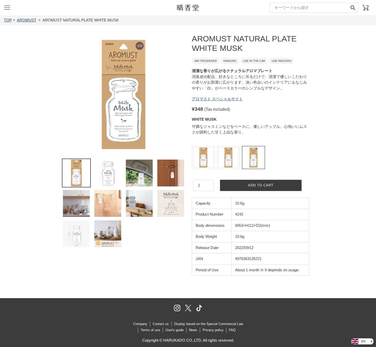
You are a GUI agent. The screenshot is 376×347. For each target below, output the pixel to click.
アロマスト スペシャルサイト (217, 99)
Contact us (161, 324)
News (193, 330)
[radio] (203, 157)
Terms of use (150, 330)
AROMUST (26, 20)
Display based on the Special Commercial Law (208, 324)
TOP (8, 20)
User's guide (174, 330)
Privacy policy (213, 330)
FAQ (232, 330)
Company (140, 324)
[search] (314, 8)
